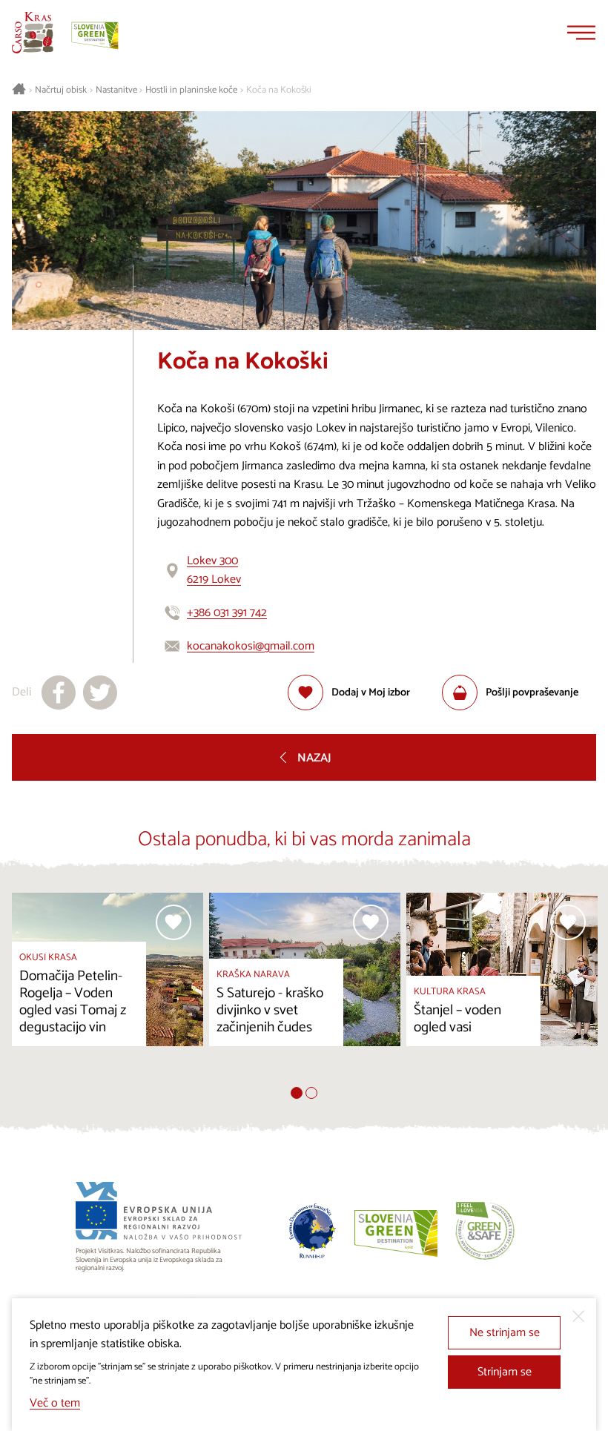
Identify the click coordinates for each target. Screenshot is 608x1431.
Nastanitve (116, 90)
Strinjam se (505, 1372)
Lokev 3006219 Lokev (214, 570)
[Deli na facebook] (58, 692)
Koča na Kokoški (278, 90)
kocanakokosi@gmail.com (250, 646)
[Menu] (581, 32)
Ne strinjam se (504, 1333)
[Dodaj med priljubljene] (173, 922)
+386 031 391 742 (227, 613)
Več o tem (55, 1403)
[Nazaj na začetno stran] (32, 32)
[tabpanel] (107, 990)
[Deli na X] (100, 692)
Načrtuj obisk (61, 90)
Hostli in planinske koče (191, 90)
